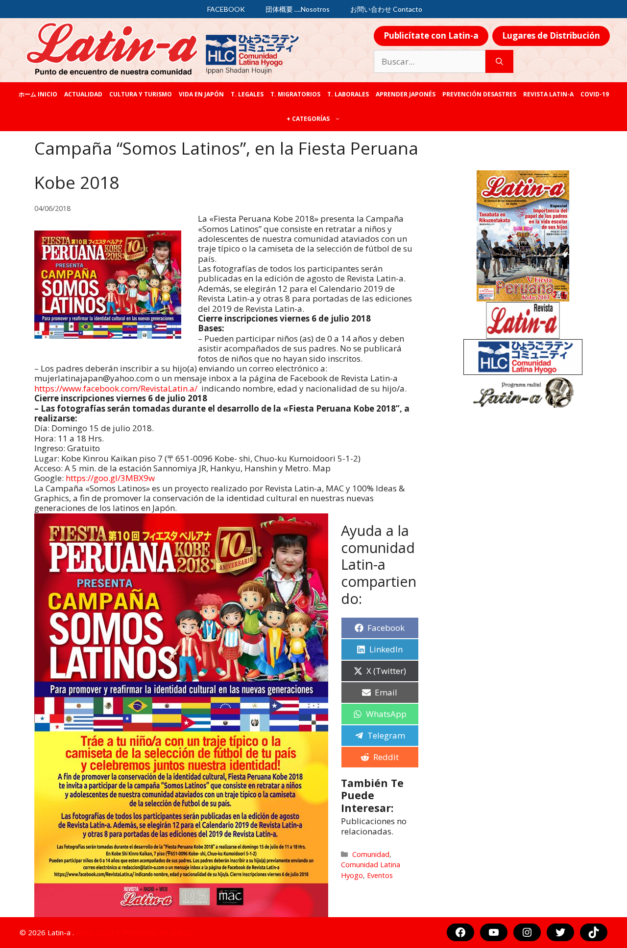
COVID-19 (594, 94)
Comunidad (370, 854)
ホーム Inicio (38, 94)
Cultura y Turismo (140, 94)
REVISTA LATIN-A (548, 94)
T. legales (247, 94)
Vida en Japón (201, 94)
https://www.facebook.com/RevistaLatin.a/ (115, 388)
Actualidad (83, 94)
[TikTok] (593, 932)
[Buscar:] (429, 61)
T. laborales (348, 94)
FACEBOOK (226, 9)
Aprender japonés (405, 94)
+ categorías (308, 119)
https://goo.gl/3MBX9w (110, 478)
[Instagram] (527, 932)
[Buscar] (499, 61)
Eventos (380, 875)
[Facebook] (460, 932)
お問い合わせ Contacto (386, 9)
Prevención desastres (479, 94)
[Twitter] (560, 932)
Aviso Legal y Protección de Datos (134, 932)
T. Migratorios (295, 94)
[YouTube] (493, 932)
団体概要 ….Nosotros (297, 9)
